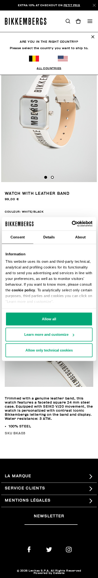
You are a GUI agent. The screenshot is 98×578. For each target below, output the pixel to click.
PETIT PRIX (72, 5)
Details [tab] (49, 237)
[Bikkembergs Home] (28, 21)
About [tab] (80, 237)
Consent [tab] (17, 237)
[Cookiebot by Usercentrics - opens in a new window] (72, 224)
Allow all (49, 319)
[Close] (94, 5)
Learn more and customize (46, 334)
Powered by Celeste (49, 573)
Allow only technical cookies (49, 350)
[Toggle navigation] (90, 21)
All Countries (49, 68)
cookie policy (23, 290)
